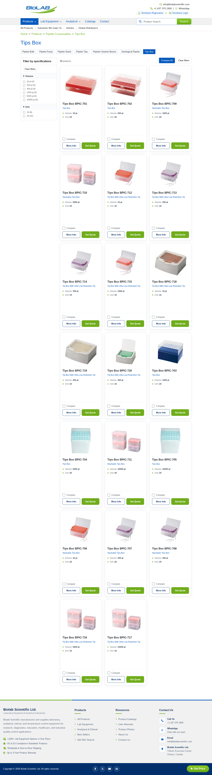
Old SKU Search (85, 739)
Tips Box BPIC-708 (164, 548)
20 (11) (29, 116)
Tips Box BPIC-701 (74, 103)
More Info (71, 146)
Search (184, 21)
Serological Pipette (131, 51)
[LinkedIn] (117, 769)
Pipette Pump (46, 51)
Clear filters (30, 69)
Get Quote (90, 146)
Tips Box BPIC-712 (119, 192)
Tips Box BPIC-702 (119, 103)
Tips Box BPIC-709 (164, 103)
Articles (70, 28)
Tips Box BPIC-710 (74, 192)
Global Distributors (88, 28)
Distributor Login (180, 13)
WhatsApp (184, 8)
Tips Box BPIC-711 (119, 459)
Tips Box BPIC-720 (119, 370)
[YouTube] (109, 769)
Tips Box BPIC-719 (74, 370)
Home (24, 34)
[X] (102, 769)
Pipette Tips (82, 51)
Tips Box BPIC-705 (164, 459)
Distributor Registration (152, 13)
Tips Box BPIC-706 (74, 548)
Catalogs (90, 21)
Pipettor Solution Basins (104, 51)
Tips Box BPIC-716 (74, 637)
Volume (29, 76)
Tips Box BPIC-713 (164, 192)
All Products (27, 28)
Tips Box (149, 51)
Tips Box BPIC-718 (164, 281)
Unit (27, 107)
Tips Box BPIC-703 (164, 370)
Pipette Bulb (28, 51)
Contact (104, 21)
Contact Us (124, 739)
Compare (71, 139)
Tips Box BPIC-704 (74, 459)
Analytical (72, 21)
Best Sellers (83, 734)
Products (28, 21)
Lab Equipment (50, 21)
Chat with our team (176, 732)
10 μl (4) (30, 81)
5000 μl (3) (31, 96)
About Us (123, 734)
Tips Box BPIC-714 (74, 281)
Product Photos (126, 729)
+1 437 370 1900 (163, 8)
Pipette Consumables (58, 34)
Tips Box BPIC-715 (119, 281)
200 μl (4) (30, 85)
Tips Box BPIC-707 (119, 548)
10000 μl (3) (32, 100)
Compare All (167, 60)
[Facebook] (95, 769)
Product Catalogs (127, 719)
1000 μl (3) (31, 92)
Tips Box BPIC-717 (119, 637)
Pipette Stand (64, 51)
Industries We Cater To (50, 28)
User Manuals (125, 724)
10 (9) (29, 112)
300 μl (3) (30, 89)
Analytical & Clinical (87, 729)
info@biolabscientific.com (176, 4)
